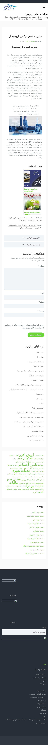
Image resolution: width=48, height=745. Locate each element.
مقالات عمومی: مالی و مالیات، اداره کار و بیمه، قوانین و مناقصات (25, 219)
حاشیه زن (26, 468)
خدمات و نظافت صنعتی (20, 474)
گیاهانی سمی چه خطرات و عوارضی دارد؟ (30, 371)
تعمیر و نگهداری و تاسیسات (37, 694)
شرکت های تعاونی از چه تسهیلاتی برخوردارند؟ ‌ (28, 422)
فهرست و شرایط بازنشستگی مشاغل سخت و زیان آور (26, 389)
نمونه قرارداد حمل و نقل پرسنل (33, 426)
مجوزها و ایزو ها (38, 366)
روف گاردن (30, 476)
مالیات (13, 482)
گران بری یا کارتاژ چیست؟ (31, 238)
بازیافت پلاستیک (39, 462)
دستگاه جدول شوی (37, 431)
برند (33, 462)
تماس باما (40, 357)
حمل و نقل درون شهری (37, 471)
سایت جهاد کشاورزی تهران (35, 538)
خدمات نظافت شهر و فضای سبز (35, 474)
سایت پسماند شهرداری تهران (34, 553)
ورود (45, 664)
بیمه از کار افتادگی (20, 462)
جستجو (44, 627)
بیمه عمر (41, 468)
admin (22, 41)
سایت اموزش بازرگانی (36, 527)
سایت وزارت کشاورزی (36, 535)
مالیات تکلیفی (18, 486)
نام (42, 293)
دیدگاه (41, 266)
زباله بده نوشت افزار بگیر (35, 436)
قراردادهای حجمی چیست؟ (35, 362)
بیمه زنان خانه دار (12, 465)
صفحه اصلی (39, 352)
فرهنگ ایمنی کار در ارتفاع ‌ (28, 480)
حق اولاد (21, 468)
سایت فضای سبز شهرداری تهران (33, 546)
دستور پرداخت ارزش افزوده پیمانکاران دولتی (29, 385)
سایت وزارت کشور (37, 512)
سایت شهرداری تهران (36, 542)
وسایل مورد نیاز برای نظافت (31, 244)
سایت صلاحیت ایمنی (37, 550)
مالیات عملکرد (10, 486)
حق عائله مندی (14, 468)
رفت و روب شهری (38, 476)
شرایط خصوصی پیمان (17, 476)
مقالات (32, 218)
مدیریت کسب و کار (26, 228)
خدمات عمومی (41, 707)
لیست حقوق (22, 483)
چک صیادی (9, 489)
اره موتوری (12, 455)
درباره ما (40, 403)
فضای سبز (13, 479)
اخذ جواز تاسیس (39, 455)
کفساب (38, 491)
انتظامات (19, 458)
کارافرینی (38, 228)
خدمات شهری (21, 470)
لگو (27, 483)
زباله (25, 476)
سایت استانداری (38, 531)
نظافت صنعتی (25, 489)
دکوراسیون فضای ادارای (35, 375)
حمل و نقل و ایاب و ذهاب (38, 697)
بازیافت (14, 458)
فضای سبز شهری (38, 483)
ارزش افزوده (25, 454)
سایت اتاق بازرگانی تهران (35, 523)
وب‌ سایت (40, 311)
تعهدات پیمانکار (34, 468)
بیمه (28, 461)
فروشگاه (43, 710)
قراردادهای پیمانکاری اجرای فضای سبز (31, 417)
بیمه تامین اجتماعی (30, 464)
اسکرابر (28, 458)
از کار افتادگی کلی (38, 458)
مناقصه (32, 489)
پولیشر (15, 489)
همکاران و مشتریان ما (36, 440)
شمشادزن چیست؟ (37, 380)
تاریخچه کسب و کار (29, 225)
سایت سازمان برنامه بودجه (35, 516)
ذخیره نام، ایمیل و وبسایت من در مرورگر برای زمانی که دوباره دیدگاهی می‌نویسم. (24, 326)
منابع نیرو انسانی (41, 723)
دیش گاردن (10, 474)
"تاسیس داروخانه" (37, 408)
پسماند (19, 489)
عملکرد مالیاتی (39, 480)
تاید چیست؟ (39, 394)
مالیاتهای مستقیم (39, 489)
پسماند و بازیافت (41, 691)
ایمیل (41, 302)
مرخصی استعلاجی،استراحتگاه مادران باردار (30, 412)
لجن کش (31, 483)
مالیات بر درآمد (33, 486)
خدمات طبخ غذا (41, 704)
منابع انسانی (39, 399)
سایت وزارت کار (38, 520)
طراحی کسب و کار (15, 225)
